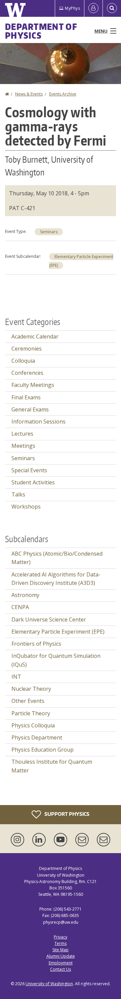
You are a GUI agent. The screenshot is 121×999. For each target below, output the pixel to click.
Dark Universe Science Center (48, 619)
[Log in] (93, 8)
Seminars (48, 232)
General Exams (30, 409)
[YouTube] (62, 839)
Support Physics (66, 814)
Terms (60, 943)
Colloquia (23, 360)
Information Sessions (38, 421)
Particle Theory (30, 713)
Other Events (27, 701)
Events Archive (62, 94)
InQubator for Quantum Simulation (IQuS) (55, 660)
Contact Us (60, 969)
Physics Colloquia (33, 725)
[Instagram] (19, 839)
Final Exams (26, 397)
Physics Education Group (42, 749)
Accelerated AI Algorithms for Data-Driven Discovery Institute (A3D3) (55, 579)
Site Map (60, 950)
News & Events (29, 94)
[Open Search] (112, 8)
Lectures (22, 433)
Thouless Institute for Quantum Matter (51, 766)
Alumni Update (60, 956)
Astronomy (25, 595)
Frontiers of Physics (36, 643)
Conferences (27, 372)
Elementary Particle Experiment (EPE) (58, 631)
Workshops (26, 506)
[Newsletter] (103, 839)
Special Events (29, 470)
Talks (18, 494)
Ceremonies (26, 348)
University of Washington (49, 984)
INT (16, 676)
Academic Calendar (34, 336)
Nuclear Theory (31, 688)
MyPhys (72, 8)
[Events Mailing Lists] (83, 839)
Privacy (60, 937)
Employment (61, 963)
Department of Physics (41, 31)
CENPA (20, 607)
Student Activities (33, 482)
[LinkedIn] (40, 839)
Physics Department (36, 737)
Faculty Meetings (32, 385)
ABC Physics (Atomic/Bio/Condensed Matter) (57, 558)
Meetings (23, 445)
